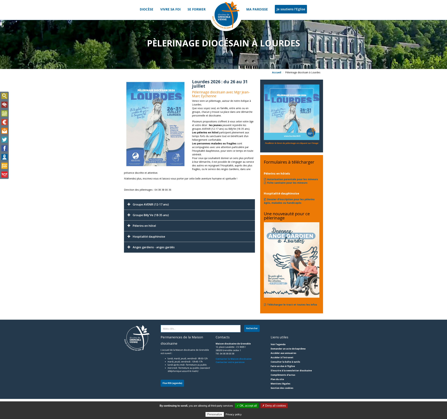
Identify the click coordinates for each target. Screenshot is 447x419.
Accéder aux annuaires (283, 353)
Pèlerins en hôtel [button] (144, 226)
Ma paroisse (257, 9)
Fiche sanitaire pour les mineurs (287, 182)
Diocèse (146, 9)
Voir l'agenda (278, 344)
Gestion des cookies (282, 388)
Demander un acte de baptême (288, 348)
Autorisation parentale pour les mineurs (292, 179)
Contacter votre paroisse (230, 362)
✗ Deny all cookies (274, 405)
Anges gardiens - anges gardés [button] (154, 247)
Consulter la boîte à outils (285, 361)
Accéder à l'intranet (282, 357)
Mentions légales (280, 383)
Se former (197, 9)
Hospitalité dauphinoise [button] (149, 236)
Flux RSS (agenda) (172, 383)
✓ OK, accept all (247, 405)
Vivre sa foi (170, 9)
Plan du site (277, 379)
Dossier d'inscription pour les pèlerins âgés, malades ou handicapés (289, 201)
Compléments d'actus (283, 374)
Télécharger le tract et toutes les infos (292, 304)
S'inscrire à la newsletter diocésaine (291, 370)
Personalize (214, 414)
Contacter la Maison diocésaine (233, 358)
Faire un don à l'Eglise (283, 366)
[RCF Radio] (4, 174)
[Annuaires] (4, 157)
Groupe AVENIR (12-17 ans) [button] (151, 204)
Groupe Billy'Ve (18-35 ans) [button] (151, 215)
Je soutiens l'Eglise (291, 9)
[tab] (189, 204)
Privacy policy (234, 414)
